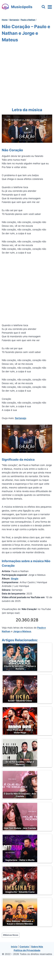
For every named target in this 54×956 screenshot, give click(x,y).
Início (14, 946)
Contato (24, 946)
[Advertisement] (27, 74)
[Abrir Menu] (49, 7)
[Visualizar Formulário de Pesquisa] (43, 7)
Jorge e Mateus (22, 631)
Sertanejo (20, 418)
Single (14, 578)
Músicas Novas (10, 935)
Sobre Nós (37, 946)
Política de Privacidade (27, 950)
